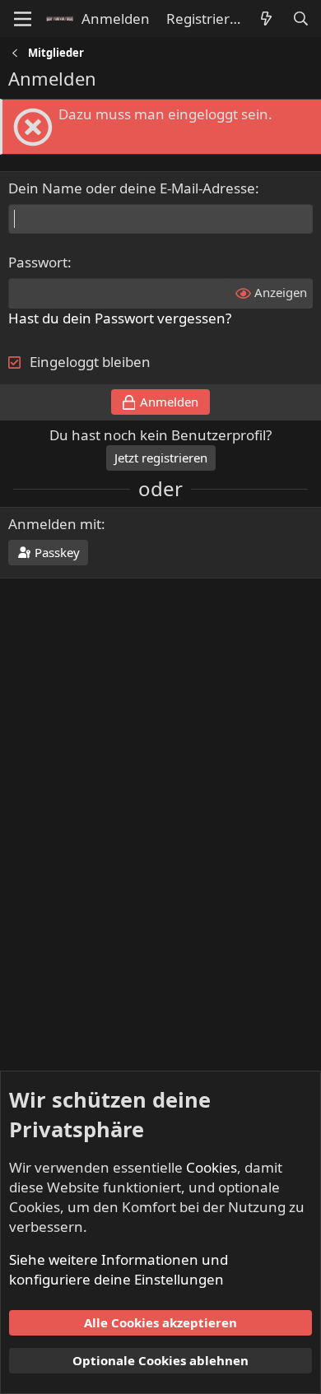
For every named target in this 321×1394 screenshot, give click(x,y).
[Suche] (300, 19)
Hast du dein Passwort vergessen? (119, 318)
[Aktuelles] (266, 19)
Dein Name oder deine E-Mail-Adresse (131, 188)
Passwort (37, 262)
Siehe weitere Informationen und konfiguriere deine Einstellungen (118, 1269)
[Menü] (22, 19)
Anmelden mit (54, 523)
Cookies (211, 1167)
